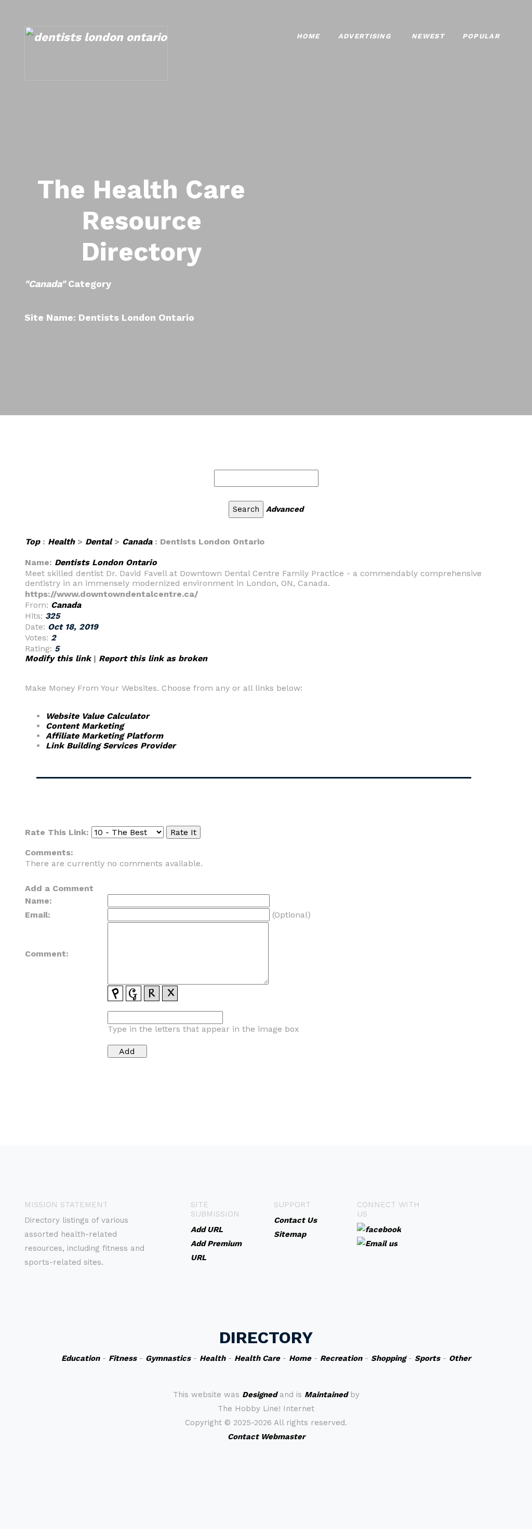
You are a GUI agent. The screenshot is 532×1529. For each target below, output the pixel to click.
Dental (98, 542)
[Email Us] (377, 1243)
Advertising (364, 36)
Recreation (341, 1358)
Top (32, 542)
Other (460, 1358)
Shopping (388, 1358)
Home (308, 36)
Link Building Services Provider (111, 745)
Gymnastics (168, 1358)
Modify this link (58, 658)
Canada (137, 542)
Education (80, 1358)
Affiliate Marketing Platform (104, 736)
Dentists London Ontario (106, 562)
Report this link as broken (153, 658)
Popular (481, 36)
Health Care (257, 1358)
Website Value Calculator (97, 716)
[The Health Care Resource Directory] (96, 52)
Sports (427, 1358)
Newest (427, 36)
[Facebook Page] (379, 1229)
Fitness (123, 1358)
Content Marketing (85, 726)
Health (61, 542)
